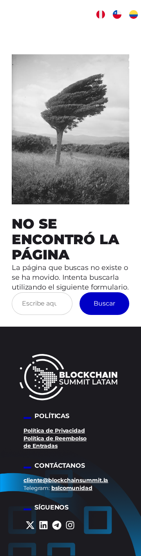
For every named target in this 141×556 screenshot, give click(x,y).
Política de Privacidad (54, 430)
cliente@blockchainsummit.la (66, 480)
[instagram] (70, 525)
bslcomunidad (71, 488)
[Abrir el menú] (135, 29)
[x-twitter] (30, 525)
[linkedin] (43, 525)
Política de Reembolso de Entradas (55, 442)
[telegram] (56, 525)
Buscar (104, 303)
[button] (100, 14)
